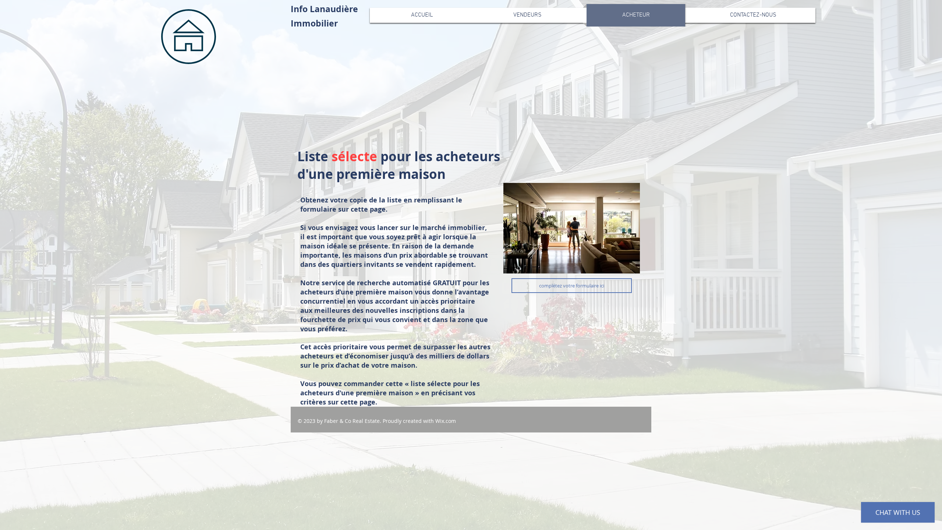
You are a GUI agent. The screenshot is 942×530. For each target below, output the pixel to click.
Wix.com (445, 420)
